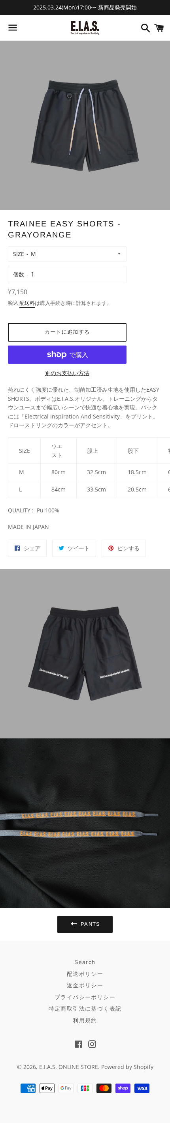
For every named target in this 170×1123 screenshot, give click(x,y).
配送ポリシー (85, 974)
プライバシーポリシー (85, 997)
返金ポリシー (85, 985)
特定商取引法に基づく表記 (85, 1008)
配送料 (27, 302)
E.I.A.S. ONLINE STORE (68, 1067)
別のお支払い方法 (67, 373)
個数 (18, 274)
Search (84, 962)
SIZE (18, 254)
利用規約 (85, 1020)
